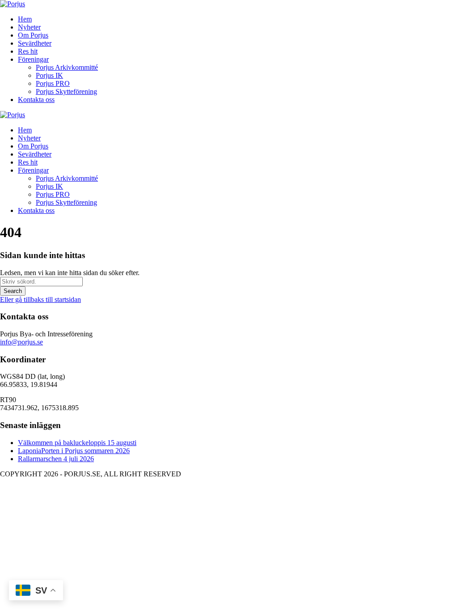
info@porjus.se (21, 342)
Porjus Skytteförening (66, 91)
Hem (25, 19)
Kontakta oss (36, 99)
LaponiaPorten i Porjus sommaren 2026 (74, 450)
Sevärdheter (34, 43)
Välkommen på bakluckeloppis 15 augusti (77, 442)
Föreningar (33, 59)
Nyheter (29, 27)
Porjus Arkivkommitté (67, 67)
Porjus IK (49, 75)
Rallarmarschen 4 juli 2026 (56, 458)
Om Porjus (33, 35)
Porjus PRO (53, 83)
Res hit (28, 51)
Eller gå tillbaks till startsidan (40, 299)
